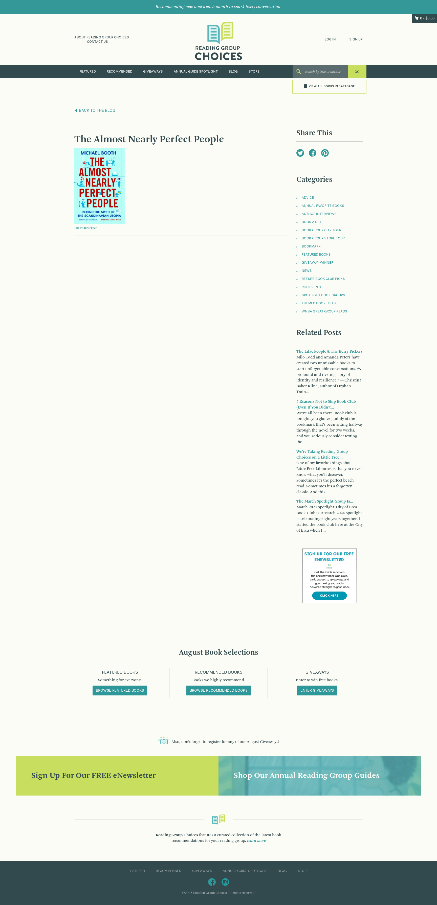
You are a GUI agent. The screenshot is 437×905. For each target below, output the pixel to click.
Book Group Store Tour (323, 238)
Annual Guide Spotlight (196, 71)
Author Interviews (319, 213)
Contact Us (97, 41)
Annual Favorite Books (323, 205)
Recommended (119, 71)
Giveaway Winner (317, 262)
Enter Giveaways (317, 690)
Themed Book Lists (319, 303)
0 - (427, 18)
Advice (308, 197)
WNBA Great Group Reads (324, 311)
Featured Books (316, 254)
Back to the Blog (97, 110)
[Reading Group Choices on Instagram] (225, 881)
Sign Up (356, 39)
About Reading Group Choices (101, 37)
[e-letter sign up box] (329, 576)
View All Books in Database (332, 86)
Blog (233, 71)
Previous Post (85, 228)
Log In (330, 39)
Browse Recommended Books (219, 690)
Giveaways (153, 71)
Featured (87, 71)
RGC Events (312, 287)
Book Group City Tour (321, 230)
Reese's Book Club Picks (323, 278)
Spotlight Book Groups (323, 295)
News (307, 270)
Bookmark (311, 246)
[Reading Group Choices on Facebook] (212, 881)
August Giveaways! (263, 742)
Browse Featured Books (120, 690)
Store (254, 71)
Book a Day (311, 221)
